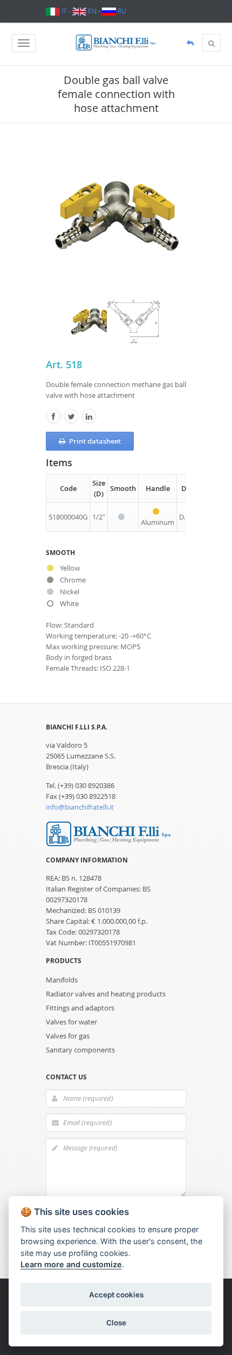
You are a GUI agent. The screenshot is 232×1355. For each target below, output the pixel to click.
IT (63, 10)
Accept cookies (116, 1294)
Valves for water (71, 1022)
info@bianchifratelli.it (80, 807)
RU (121, 10)
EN (91, 10)
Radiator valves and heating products (106, 994)
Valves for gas (68, 1036)
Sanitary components (80, 1050)
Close (116, 1322)
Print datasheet (95, 441)
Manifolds (62, 980)
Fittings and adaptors (80, 1008)
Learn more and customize (71, 1264)
